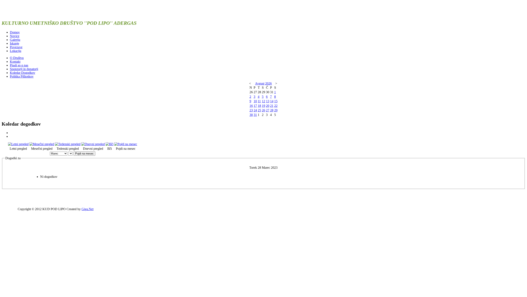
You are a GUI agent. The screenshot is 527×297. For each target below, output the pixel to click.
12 (263, 101)
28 (271, 110)
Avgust (259, 83)
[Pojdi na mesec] (125, 144)
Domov (15, 32)
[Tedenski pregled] (67, 144)
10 (255, 101)
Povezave (16, 47)
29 (275, 110)
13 (267, 101)
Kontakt (15, 61)
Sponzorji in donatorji (24, 69)
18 (259, 105)
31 (255, 115)
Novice (14, 36)
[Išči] (109, 144)
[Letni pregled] (18, 144)
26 (263, 110)
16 (251, 105)
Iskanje (14, 43)
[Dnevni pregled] (93, 144)
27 (267, 110)
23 (251, 110)
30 (251, 115)
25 (259, 110)
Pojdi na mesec (84, 153)
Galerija (15, 39)
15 (275, 101)
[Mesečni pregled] (41, 144)
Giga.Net (87, 209)
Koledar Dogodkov (22, 72)
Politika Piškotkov (22, 76)
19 (263, 105)
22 (275, 105)
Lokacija (15, 51)
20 (267, 105)
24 (255, 110)
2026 (268, 83)
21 (271, 105)
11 (259, 101)
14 (271, 101)
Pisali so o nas (19, 65)
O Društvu (17, 58)
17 (255, 105)
